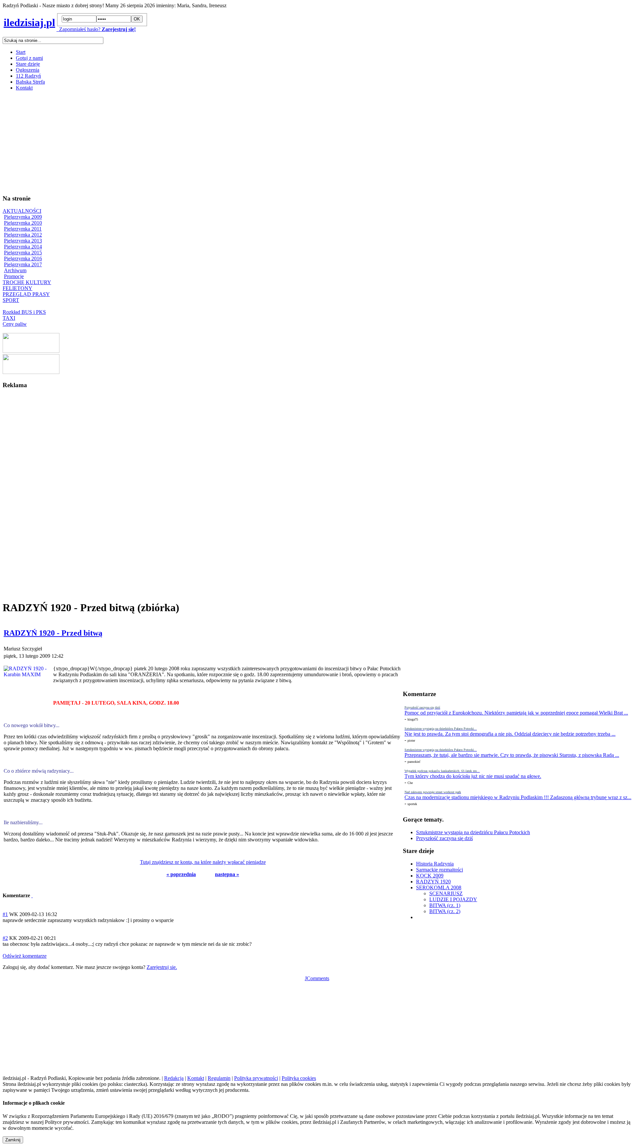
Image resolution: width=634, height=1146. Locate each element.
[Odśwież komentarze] (32, 895)
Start (20, 52)
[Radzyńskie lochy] (31, 372)
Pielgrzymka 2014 (23, 246)
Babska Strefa (30, 82)
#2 (5, 938)
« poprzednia (181, 874)
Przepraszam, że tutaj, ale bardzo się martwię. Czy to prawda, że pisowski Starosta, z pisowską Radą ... (512, 755)
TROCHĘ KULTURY (27, 282)
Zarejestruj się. (162, 967)
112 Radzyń (28, 76)
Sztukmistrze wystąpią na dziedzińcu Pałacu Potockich (473, 832)
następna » (227, 874)
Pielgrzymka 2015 (23, 252)
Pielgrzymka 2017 (23, 264)
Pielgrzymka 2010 (23, 223)
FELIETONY (17, 288)
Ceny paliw (15, 324)
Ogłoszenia (27, 70)
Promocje (14, 276)
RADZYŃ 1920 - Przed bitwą (53, 633)
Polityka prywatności (256, 1078)
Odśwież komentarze (25, 956)
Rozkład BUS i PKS (24, 312)
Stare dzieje (28, 64)
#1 (5, 914)
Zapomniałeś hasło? (78, 29)
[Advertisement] (201, 142)
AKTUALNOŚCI (22, 211)
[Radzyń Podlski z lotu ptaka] (31, 351)
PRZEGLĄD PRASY (26, 294)
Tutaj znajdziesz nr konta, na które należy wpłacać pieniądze (203, 862)
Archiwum (15, 270)
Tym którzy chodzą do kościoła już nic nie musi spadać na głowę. (473, 776)
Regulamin (219, 1078)
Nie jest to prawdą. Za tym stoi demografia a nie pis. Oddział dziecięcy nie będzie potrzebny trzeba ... (510, 734)
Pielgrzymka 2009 (23, 217)
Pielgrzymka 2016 (23, 258)
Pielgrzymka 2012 (23, 235)
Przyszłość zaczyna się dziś (444, 838)
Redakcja (174, 1078)
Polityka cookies (299, 1078)
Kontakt (24, 88)
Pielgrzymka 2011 (23, 229)
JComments (317, 978)
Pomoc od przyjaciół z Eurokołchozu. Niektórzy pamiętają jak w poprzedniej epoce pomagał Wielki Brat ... (516, 713)
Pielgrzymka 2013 (23, 240)
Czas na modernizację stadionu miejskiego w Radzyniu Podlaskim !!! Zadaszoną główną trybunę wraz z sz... (518, 797)
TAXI (9, 318)
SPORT (11, 300)
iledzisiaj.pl (29, 22)
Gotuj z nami (29, 58)
